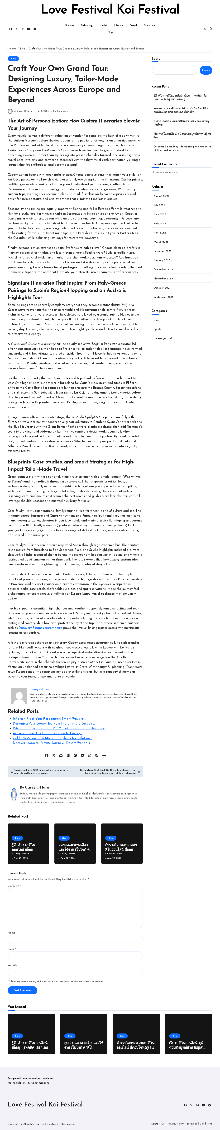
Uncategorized (163, 338)
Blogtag (51, 1124)
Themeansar (68, 1124)
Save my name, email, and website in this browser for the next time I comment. (57, 981)
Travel (133, 25)
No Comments (60, 111)
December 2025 (163, 269)
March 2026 (161, 242)
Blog (110, 32)
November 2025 (163, 279)
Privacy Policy (176, 1124)
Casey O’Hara (37, 787)
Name (12, 933)
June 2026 (160, 214)
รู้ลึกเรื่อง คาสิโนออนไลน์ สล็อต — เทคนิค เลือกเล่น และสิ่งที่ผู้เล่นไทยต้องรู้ (181, 98)
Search (157, 58)
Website (12, 965)
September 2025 (164, 297)
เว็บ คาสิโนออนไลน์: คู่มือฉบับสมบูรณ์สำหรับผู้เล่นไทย (182, 136)
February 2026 (163, 251)
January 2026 (162, 260)
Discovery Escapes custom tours (40, 628)
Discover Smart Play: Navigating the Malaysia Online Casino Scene (182, 149)
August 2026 (161, 196)
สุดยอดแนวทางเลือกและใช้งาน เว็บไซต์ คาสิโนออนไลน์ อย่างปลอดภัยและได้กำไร (181, 110)
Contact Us (157, 1124)
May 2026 (160, 223)
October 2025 (162, 288)
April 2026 (160, 233)
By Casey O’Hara (23, 111)
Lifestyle (119, 25)
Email (12, 949)
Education (149, 25)
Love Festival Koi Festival (110, 10)
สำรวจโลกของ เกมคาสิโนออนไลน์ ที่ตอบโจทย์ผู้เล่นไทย (121, 849)
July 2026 (159, 205)
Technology (87, 25)
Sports (157, 329)
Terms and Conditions (199, 1124)
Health (103, 25)
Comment (14, 886)
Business (69, 25)
